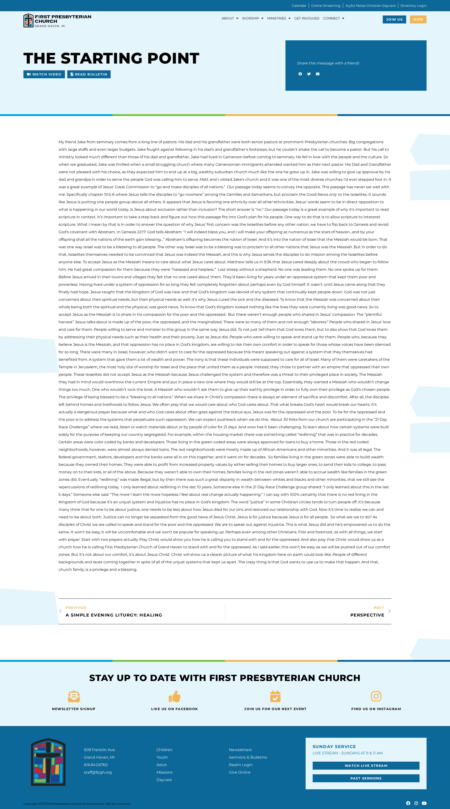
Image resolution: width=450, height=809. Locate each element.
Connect (331, 18)
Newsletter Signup (74, 709)
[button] (300, 74)
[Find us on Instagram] (376, 696)
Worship (250, 18)
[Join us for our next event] (275, 696)
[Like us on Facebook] (174, 696)
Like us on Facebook (174, 709)
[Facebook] (408, 803)
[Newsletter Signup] (74, 696)
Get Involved (306, 18)
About (228, 18)
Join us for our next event (275, 709)
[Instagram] (416, 803)
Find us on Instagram (376, 709)
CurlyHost (123, 803)
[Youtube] (424, 803)
